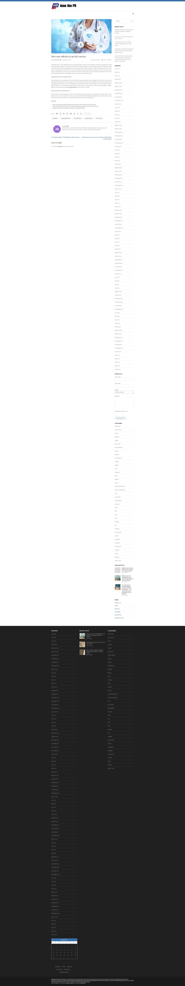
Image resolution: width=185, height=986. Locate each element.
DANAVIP (78, 981)
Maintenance (118, 500)
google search (88, 118)
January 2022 (118, 256)
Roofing (117, 521)
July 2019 (117, 355)
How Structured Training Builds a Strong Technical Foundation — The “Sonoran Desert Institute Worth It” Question (127, 589)
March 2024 (118, 164)
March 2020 (118, 327)
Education (117, 444)
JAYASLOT (86, 980)
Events (116, 451)
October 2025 (118, 97)
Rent (116, 518)
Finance (117, 465)
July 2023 (117, 192)
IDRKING (120, 980)
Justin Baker (56, 59)
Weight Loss (118, 560)
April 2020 (117, 323)
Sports (117, 536)
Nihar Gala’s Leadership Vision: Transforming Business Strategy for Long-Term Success (76, 106)
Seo (116, 525)
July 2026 (117, 68)
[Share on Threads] (81, 113)
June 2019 (117, 358)
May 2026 (117, 75)
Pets (116, 511)
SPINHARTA (80, 980)
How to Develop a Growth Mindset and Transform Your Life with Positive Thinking (74, 104)
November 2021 (119, 263)
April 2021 (117, 288)
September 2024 (119, 143)
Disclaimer (117, 611)
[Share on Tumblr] (77, 113)
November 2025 (119, 93)
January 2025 (118, 128)
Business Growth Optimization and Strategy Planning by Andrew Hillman (124, 31)
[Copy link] (87, 113)
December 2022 (118, 217)
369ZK (88, 981)
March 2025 (118, 121)
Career (116, 440)
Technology (118, 546)
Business (55, 118)
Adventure (117, 426)
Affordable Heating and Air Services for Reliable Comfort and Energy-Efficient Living (124, 50)
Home (116, 605)
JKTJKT (127, 980)
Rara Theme (70, 983)
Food (116, 468)
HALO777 (68, 981)
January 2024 (118, 171)
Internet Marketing (120, 490)
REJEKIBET (72, 980)
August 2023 (118, 189)
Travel (116, 553)
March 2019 (118, 369)
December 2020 (118, 298)
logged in (60, 146)
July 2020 (117, 312)
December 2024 (118, 132)
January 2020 (118, 334)
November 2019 (119, 341)
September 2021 (119, 270)
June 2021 (117, 281)
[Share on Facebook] (57, 113)
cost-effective (77, 118)
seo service (99, 118)
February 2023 (118, 210)
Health (116, 482)
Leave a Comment (107, 59)
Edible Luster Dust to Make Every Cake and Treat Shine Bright (69, 108)
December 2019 (118, 337)
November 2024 (119, 136)
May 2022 (117, 242)
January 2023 (118, 213)
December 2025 (118, 90)
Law (116, 493)
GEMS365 (91, 980)
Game (116, 475)
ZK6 (76, 980)
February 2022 (118, 252)
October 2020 (118, 305)
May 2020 (117, 319)
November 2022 (119, 220)
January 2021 (118, 295)
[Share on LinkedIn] (63, 113)
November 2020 (119, 302)
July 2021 (117, 277)
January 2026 (118, 86)
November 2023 (119, 178)
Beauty (117, 433)
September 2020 (119, 309)
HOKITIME (59, 981)
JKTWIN (131, 980)
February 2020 (118, 330)
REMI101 (98, 980)
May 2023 (117, 199)
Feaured (117, 461)
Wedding (117, 557)
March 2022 (118, 249)
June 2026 (117, 72)
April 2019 (117, 365)
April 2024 (117, 160)
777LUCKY (110, 980)
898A (95, 980)
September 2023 (119, 185)
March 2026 (118, 79)
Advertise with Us (119, 618)
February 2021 (118, 291)
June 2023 (117, 196)
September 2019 (119, 348)
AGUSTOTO (59, 979)
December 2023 (118, 174)
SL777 (64, 981)
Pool (116, 514)
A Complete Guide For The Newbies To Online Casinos (65, 137)
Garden (117, 479)
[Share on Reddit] (74, 113)
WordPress (83, 983)
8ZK (114, 980)
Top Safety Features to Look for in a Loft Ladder (95, 642)
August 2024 (118, 146)
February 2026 (118, 82)
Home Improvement (120, 486)
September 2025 (119, 100)
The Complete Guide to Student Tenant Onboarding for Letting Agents (123, 43)
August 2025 (118, 104)
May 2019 (117, 362)
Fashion (117, 454)
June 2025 (117, 111)
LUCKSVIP (73, 981)
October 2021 (118, 266)
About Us (117, 608)
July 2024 (117, 150)
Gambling (117, 472)
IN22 (124, 980)
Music (116, 507)
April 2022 (117, 245)
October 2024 (118, 139)
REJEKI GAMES (104, 980)
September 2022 (119, 227)
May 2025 (117, 114)
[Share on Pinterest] (70, 113)
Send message (120, 418)
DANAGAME (84, 981)
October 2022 (118, 224)
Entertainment (119, 447)
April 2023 (117, 203)
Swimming (117, 543)
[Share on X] (60, 113)
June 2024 (117, 153)
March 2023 (118, 206)
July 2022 (117, 235)
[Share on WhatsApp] (67, 113)
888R (117, 980)
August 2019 (118, 351)
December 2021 (118, 259)
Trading (117, 550)
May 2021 (117, 284)
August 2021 (118, 273)
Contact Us (118, 602)
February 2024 (118, 167)
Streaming (117, 539)
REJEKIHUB (54, 981)
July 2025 (117, 107)
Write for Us (118, 615)
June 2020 (117, 316)
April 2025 (117, 118)
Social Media (118, 532)
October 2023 (118, 182)
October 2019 (118, 344)
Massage (117, 504)
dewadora (53, 979)
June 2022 (117, 238)
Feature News (118, 458)
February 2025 (118, 125)
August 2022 (118, 231)
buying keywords (65, 118)
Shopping (117, 528)
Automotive (118, 429)
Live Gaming (118, 497)
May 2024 (117, 157)
